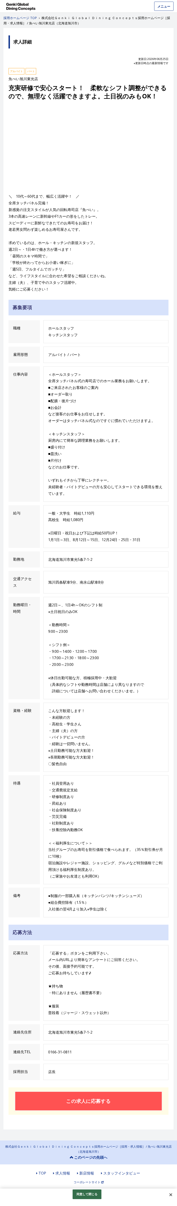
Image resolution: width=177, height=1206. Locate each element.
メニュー (163, 6)
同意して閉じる (87, 1194)
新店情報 (86, 1173)
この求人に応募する (88, 1101)
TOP (42, 1173)
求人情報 (62, 1173)
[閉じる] (171, 1195)
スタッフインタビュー (121, 1173)
